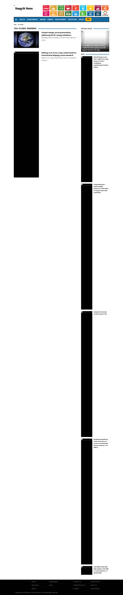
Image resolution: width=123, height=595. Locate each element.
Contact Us (77, 582)
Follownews (95, 589)
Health (34, 589)
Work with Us (95, 582)
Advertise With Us (79, 585)
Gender (43, 19)
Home (15, 25)
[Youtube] (105, 3)
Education (72, 19)
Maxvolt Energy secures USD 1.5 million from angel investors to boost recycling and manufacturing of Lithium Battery (101, 62)
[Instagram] (108, 3)
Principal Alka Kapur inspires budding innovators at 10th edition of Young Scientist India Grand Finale (101, 188)
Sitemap (76, 589)
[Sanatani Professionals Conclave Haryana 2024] (86, 374)
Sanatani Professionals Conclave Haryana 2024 (100, 313)
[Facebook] (98, 3)
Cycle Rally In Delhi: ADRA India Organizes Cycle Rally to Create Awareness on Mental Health (101, 570)
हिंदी (88, 19)
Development (60, 19)
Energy (50, 19)
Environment (32, 19)
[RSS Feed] (97, 593)
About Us (94, 585)
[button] (83, 41)
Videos (81, 19)
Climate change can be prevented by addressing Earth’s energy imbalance (56, 34)
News (51, 585)
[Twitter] (101, 3)
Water (34, 582)
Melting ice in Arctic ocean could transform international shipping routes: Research (58, 54)
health (22, 19)
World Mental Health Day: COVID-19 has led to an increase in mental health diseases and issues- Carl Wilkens (101, 443)
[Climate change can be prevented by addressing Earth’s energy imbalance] (26, 39)
